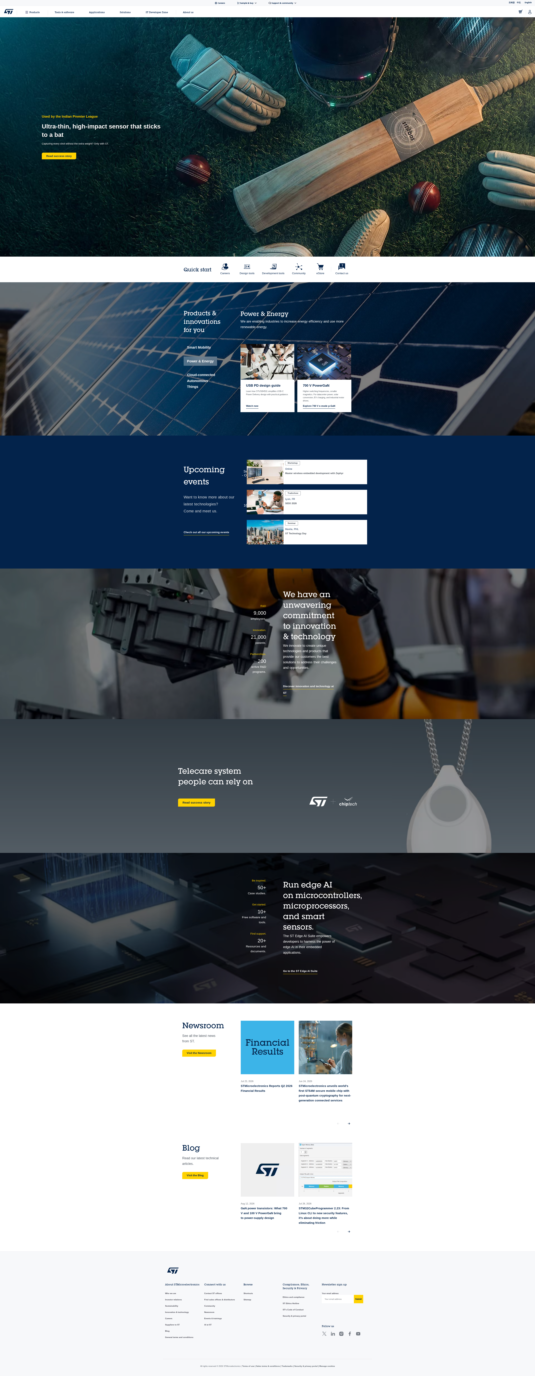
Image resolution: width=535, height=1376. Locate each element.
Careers (168, 1318)
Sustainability (171, 1306)
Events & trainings (213, 1318)
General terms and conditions (179, 1337)
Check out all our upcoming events (206, 532)
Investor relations (173, 1300)
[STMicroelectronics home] (8, 11)
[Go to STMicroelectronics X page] (325, 1334)
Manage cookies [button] (327, 1366)
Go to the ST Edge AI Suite (300, 971)
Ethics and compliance (293, 1297)
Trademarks (287, 1366)
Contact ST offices (213, 1293)
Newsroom (209, 1312)
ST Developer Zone (157, 12)
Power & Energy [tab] (200, 361)
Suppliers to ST (172, 1325)
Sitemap (247, 1300)
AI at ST (208, 1325)
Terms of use (248, 1366)
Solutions (125, 12)
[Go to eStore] (521, 11)
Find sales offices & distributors (219, 1300)
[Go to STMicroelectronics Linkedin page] (333, 1334)
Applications (97, 12)
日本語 (512, 2)
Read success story (197, 802)
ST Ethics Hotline (291, 1303)
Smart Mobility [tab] (199, 347)
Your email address (330, 1293)
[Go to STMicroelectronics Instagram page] (341, 1334)
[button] (349, 1124)
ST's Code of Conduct (293, 1310)
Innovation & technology (177, 1312)
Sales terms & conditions (268, 1366)
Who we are (170, 1293)
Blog (167, 1331)
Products (34, 12)
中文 (519, 2)
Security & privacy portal (294, 1316)
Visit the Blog (195, 1175)
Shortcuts (248, 1293)
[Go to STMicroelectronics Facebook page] (349, 1334)
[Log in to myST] (530, 11)
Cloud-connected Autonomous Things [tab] (201, 381)
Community (209, 1306)
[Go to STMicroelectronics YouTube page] (358, 1334)
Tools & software (64, 12)
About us (188, 12)
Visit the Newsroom (199, 1053)
